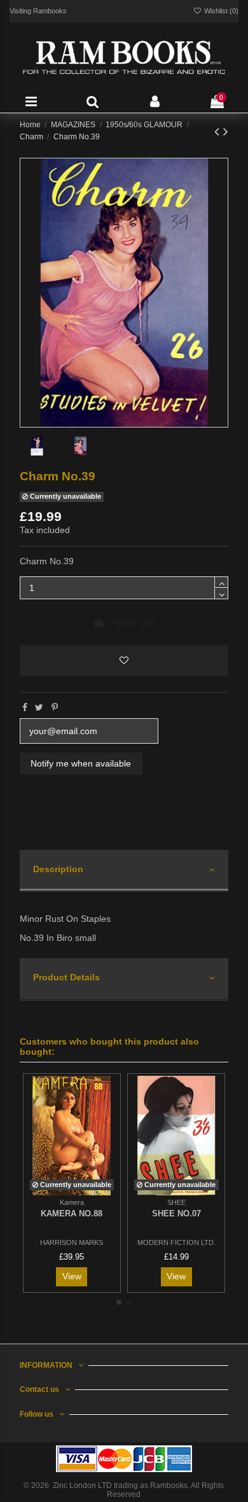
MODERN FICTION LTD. (176, 1242)
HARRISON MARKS (71, 1242)
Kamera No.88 (71, 1213)
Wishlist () (220, 11)
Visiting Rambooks (38, 11)
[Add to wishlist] (124, 660)
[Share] (24, 707)
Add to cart (133, 622)
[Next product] (225, 131)
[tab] (124, 871)
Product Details (66, 977)
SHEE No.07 (176, 1213)
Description (58, 869)
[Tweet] (39, 707)
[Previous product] (218, 131)
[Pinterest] (55, 707)
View (71, 1276)
